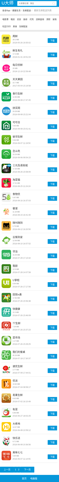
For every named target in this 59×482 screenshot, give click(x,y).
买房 (19, 19)
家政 (55, 19)
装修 (25, 19)
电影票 (5, 19)
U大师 (8, 3)
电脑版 (33, 478)
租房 (13, 19)
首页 (24, 478)
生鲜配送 (27, 10)
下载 (52, 40)
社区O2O (6, 26)
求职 (48, 19)
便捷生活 (16, 10)
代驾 (32, 19)
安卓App (6, 10)
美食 (15, 26)
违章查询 (40, 19)
